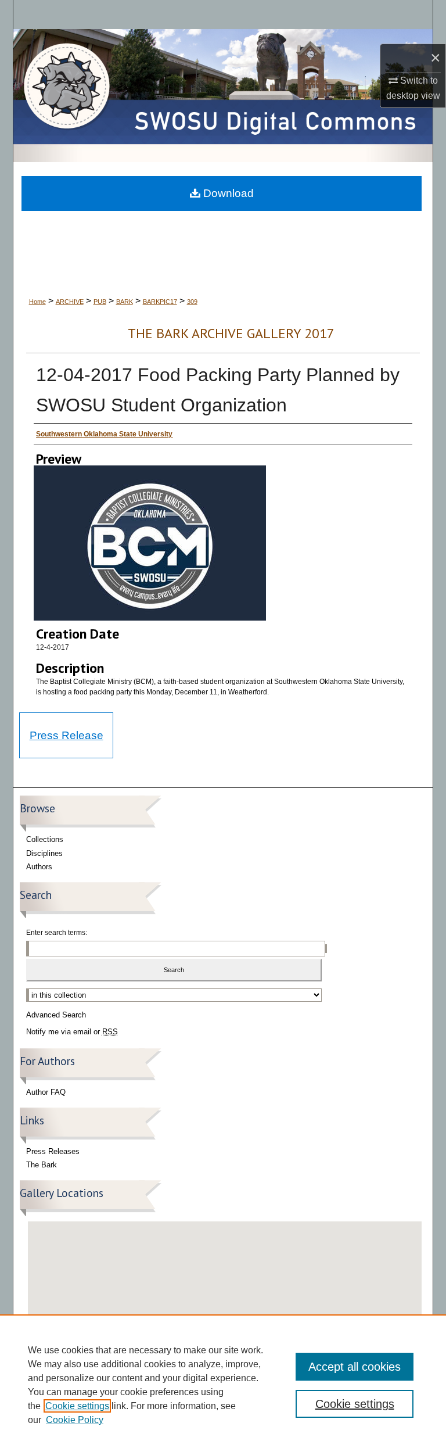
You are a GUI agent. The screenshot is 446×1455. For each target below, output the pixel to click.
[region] (223, 1384)
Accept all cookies (354, 1366)
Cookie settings (77, 1406)
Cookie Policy (74, 1420)
